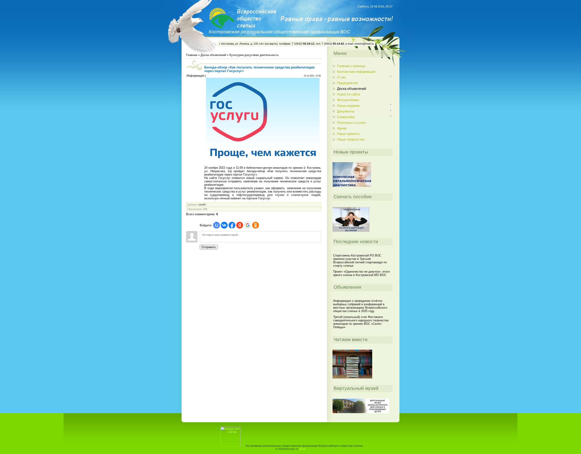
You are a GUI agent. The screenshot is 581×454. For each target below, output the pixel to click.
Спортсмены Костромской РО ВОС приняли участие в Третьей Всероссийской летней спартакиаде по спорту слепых (360, 260)
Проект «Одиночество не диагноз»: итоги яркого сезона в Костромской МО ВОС (361, 273)
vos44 (202, 204)
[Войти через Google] (247, 225)
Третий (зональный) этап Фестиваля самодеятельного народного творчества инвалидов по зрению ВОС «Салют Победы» (361, 322)
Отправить (209, 247)
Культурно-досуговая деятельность (254, 55)
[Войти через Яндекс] (239, 225)
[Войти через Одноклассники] (255, 225)
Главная (191, 55)
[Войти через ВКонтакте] (224, 225)
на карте (271, 43)
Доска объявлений (213, 55)
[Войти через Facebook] (232, 225)
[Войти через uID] (216, 225)
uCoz (302, 449)
